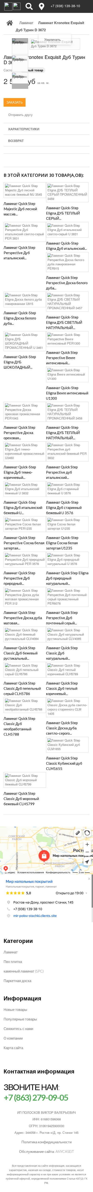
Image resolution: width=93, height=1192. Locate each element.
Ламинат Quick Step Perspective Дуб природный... (19, 578)
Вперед (20, 86)
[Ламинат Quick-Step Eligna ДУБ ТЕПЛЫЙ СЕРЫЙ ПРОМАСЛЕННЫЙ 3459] (67, 192)
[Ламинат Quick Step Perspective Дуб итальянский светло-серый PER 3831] (25, 232)
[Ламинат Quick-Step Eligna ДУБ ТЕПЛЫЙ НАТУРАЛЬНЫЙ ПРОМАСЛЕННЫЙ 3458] (67, 412)
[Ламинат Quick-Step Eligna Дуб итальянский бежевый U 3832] (25, 489)
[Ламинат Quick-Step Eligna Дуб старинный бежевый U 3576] (67, 489)
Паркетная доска (17, 980)
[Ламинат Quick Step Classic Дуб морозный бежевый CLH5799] (25, 780)
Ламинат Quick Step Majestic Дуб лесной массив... (20, 208)
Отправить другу (20, 115)
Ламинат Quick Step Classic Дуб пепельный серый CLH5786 (22, 688)
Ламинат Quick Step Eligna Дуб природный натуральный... (67, 578)
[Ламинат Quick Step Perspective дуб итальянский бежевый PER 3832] (67, 451)
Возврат (16, 140)
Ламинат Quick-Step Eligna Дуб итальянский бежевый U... (23, 507)
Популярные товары (20, 1019)
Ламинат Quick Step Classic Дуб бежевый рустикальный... (20, 653)
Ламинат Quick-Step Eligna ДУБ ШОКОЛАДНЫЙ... (20, 362)
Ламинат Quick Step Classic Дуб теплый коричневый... (62, 688)
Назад (20, 40)
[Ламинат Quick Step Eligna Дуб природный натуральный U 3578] (67, 559)
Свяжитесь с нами (18, 1028)
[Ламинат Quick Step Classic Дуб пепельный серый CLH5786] (25, 670)
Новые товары (15, 1009)
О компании (13, 1038)
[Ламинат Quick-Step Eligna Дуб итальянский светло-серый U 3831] (67, 230)
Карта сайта (13, 1048)
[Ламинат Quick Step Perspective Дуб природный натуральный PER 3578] (25, 559)
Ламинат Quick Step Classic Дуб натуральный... (62, 653)
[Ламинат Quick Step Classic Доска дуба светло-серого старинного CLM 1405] (67, 707)
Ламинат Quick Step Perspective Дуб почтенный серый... (62, 617)
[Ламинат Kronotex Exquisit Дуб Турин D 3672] (20, 46)
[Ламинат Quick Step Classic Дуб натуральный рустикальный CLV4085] (67, 634)
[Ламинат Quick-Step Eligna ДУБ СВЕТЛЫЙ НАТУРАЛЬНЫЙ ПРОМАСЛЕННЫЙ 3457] (67, 302)
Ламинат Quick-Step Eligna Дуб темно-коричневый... (20, 472)
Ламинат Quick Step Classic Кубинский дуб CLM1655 (64, 763)
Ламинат (11, 952)
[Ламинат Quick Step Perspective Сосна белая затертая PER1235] (25, 524)
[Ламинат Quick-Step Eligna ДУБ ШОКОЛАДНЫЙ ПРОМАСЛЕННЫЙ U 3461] (25, 341)
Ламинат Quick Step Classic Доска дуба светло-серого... (62, 728)
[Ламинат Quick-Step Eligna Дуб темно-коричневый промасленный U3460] (25, 451)
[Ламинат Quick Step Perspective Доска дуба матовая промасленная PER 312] (25, 597)
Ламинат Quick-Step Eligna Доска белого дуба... (20, 318)
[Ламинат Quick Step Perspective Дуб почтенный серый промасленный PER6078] (67, 597)
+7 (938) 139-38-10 (65, 5)
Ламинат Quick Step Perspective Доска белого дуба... (67, 282)
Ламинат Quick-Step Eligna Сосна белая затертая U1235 (62, 542)
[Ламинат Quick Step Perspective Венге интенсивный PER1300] (67, 339)
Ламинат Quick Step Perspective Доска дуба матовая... (23, 617)
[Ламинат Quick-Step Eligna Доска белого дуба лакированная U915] (25, 299)
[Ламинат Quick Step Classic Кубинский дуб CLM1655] (67, 745)
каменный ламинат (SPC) (24, 971)
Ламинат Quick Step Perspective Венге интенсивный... (62, 357)
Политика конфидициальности (46, 1142)
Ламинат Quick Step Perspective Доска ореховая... (19, 432)
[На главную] (10, 26)
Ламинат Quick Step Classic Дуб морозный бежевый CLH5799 (21, 798)
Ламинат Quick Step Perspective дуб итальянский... (62, 472)
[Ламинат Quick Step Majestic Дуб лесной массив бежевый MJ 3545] (25, 190)
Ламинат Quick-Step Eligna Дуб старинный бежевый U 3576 (64, 507)
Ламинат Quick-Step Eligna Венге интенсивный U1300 (67, 393)
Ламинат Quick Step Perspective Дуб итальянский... (19, 252)
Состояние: (12, 70)
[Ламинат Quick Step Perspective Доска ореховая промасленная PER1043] (25, 412)
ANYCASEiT (65, 1151)
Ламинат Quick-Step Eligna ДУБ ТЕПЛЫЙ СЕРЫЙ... (63, 213)
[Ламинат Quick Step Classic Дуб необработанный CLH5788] (25, 705)
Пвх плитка (13, 961)
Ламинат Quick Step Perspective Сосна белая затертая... (24, 542)
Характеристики (23, 128)
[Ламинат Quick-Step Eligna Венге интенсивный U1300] (67, 374)
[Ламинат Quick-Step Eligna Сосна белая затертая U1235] (67, 524)
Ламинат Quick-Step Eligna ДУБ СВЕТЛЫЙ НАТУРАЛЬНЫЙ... (64, 322)
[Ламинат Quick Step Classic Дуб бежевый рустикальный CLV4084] (25, 634)
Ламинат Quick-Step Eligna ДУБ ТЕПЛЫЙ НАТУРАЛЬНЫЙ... (63, 432)
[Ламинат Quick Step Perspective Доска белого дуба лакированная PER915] (67, 262)
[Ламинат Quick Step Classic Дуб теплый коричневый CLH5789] (67, 670)
